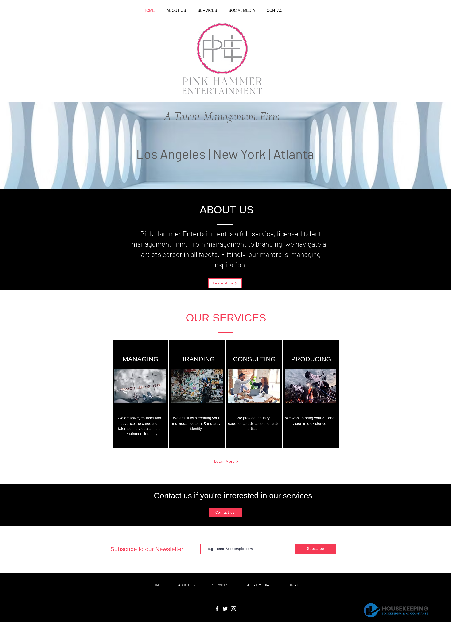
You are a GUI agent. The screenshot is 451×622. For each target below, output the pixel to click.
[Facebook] (217, 608)
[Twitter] (225, 608)
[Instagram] (233, 608)
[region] (140, 394)
